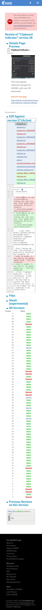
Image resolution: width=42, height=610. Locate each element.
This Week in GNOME (14, 589)
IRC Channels (11, 577)
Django (9, 606)
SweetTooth (17, 606)
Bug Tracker (10, 579)
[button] (30, 2)
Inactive (29, 348)
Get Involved (11, 546)
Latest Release (11, 592)
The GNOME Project (13, 540)
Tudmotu (10, 53)
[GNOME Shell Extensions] (7, 3)
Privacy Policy (11, 556)
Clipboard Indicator (20, 50)
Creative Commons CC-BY (26, 602)
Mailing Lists (11, 574)
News (8, 587)
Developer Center (12, 566)
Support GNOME (12, 548)
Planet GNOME (12, 595)
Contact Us (10, 553)
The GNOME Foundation (15, 559)
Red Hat (28, 604)
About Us (9, 543)
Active (28, 314)
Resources (10, 563)
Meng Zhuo (12, 511)
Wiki (8, 571)
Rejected (29, 324)
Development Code (13, 582)
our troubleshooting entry (23, 26)
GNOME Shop (11, 551)
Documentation (12, 569)
